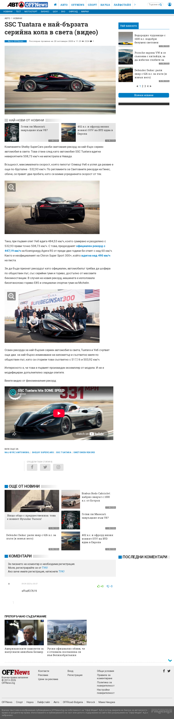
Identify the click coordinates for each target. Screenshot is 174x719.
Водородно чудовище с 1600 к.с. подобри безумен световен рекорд (150, 41)
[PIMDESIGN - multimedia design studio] (160, 712)
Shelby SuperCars (43, 452)
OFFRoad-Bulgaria (73, 702)
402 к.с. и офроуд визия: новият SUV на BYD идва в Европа (95, 130)
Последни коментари (145, 557)
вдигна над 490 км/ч (95, 255)
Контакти (43, 671)
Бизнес (45, 11)
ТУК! (62, 571)
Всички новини (143, 95)
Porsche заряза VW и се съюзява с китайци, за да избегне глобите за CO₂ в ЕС (150, 58)
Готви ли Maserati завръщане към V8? (34, 128)
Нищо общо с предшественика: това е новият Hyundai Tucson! (31, 517)
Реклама (43, 675)
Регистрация (75, 675)
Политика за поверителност (106, 684)
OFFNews (7, 702)
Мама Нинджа (107, 702)
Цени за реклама (48, 679)
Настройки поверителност (106, 691)
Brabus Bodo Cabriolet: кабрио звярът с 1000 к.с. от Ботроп (96, 497)
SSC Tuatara (63, 452)
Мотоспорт (30, 11)
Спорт (92, 4)
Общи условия (105, 671)
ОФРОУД (73, 11)
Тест (18, 11)
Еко (63, 11)
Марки (85, 11)
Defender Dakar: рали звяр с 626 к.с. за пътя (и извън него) (151, 73)
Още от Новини (24, 486)
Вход (70, 671)
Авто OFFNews (15, 41)
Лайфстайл (122, 4)
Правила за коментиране (104, 677)
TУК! (45, 567)
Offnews (77, 4)
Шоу (55, 11)
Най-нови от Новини (26, 120)
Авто (64, 4)
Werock (90, 702)
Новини (7, 11)
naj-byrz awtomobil (17, 452)
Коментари (20, 556)
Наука (105, 4)
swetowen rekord (84, 452)
